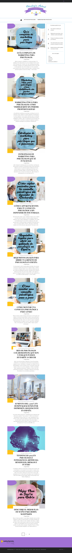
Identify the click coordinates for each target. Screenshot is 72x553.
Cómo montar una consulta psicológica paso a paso (26, 309)
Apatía (49, 56)
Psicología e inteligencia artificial (26, 453)
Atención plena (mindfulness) (52, 61)
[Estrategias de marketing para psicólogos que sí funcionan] (26, 139)
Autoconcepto (50, 58)
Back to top (61, 549)
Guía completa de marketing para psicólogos (26, 55)
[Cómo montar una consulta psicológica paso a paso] (26, 292)
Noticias (19, 348)
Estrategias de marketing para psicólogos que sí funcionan (26, 157)
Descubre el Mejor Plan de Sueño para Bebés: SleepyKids (26, 511)
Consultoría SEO (43, 549)
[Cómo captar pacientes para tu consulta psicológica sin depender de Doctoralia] (26, 191)
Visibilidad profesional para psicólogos (26, 50)
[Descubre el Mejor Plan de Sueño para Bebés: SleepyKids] (26, 494)
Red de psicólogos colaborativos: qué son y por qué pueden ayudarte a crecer (26, 353)
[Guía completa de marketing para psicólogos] (26, 38)
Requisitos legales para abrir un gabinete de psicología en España (26, 259)
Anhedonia (50, 60)
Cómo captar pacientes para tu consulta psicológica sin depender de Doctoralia (26, 209)
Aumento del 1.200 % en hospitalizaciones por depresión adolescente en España (26, 407)
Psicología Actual (10, 549)
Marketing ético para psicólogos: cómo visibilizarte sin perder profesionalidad (26, 105)
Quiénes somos (18, 549)
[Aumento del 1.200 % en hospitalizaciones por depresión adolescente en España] (26, 388)
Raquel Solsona (26, 59)
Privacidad (30, 549)
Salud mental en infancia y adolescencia (27, 401)
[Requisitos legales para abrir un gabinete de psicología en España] (26, 242)
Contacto (22, 549)
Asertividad (50, 57)
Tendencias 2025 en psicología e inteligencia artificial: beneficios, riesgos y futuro (26, 460)
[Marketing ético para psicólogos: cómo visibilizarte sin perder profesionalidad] (26, 87)
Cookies (34, 549)
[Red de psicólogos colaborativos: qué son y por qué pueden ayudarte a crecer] (26, 338)
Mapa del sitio (38, 549)
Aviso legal (26, 549)
